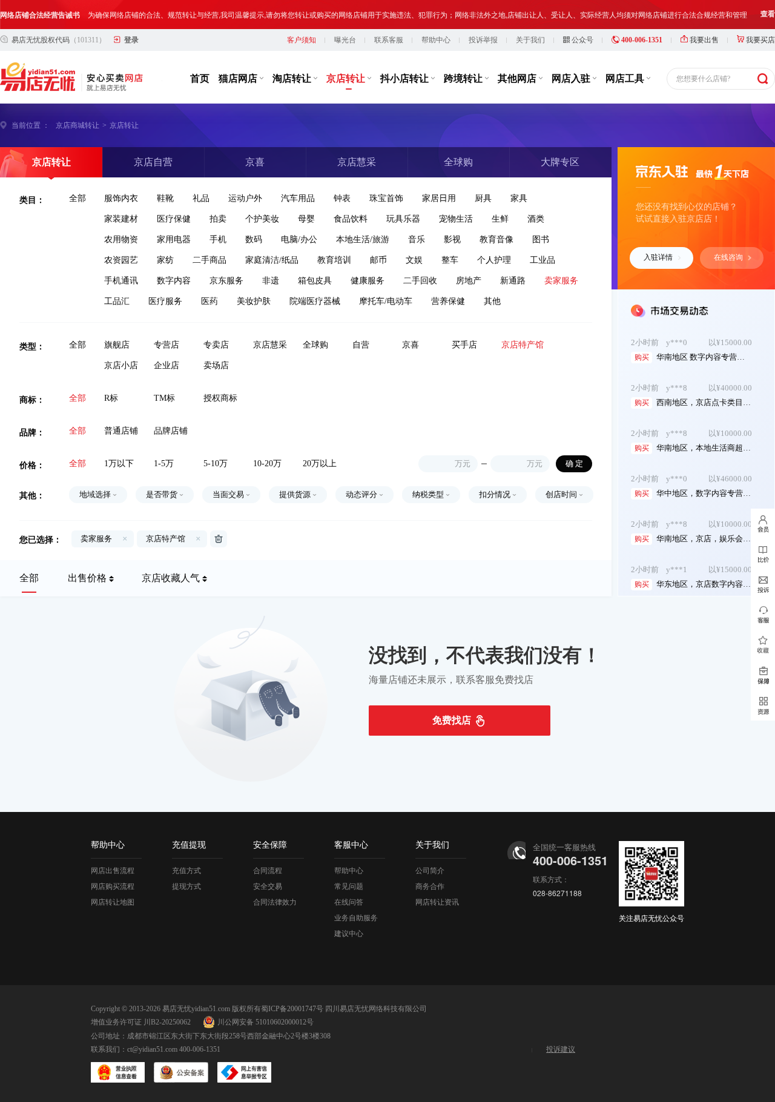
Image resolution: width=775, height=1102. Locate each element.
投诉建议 (560, 1049)
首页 (199, 78)
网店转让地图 (112, 902)
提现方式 (186, 886)
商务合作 (429, 886)
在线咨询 (728, 257)
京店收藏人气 (171, 578)
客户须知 (301, 40)
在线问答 (348, 902)
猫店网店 (239, 78)
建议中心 (348, 933)
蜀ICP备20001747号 (292, 1009)
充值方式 (186, 870)
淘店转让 (293, 78)
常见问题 (348, 886)
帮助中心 (435, 40)
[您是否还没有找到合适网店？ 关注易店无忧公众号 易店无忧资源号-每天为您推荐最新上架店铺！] (763, 705)
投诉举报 (483, 40)
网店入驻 (572, 78)
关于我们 (530, 40)
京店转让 (347, 78)
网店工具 (626, 78)
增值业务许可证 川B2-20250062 (141, 1022)
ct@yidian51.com (152, 1049)
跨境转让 (464, 78)
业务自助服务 (356, 918)
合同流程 (267, 870)
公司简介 (429, 870)
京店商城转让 (77, 125)
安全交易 (267, 886)
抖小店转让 (405, 78)
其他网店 (518, 78)
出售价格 (87, 578)
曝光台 (345, 40)
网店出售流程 (112, 870)
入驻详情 (658, 257)
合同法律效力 (275, 902)
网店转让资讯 (437, 902)
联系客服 (388, 40)
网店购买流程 (112, 886)
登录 (131, 40)
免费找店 (451, 720)
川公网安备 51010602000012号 (265, 1022)
